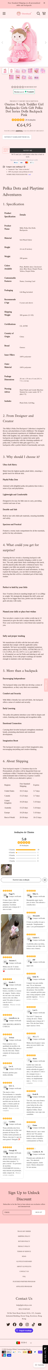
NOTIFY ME (27, 150)
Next (45, 42)
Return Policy (24, 1241)
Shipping (19, 131)
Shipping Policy (24, 1236)
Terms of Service (24, 1251)
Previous (2, 42)
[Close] (44, 3)
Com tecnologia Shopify (24, 1349)
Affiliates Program (24, 1286)
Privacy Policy (24, 1246)
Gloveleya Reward (24, 1261)
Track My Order (24, 1231)
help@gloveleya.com (24, 1305)
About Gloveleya (24, 1266)
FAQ (24, 1276)
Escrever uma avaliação (21, 880)
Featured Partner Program (24, 1281)
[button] (4, 13)
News (24, 1256)
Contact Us (24, 1271)
